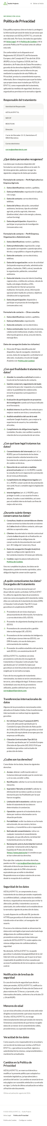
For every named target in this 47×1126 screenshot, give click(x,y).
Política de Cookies (29, 42)
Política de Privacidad (20, 1115)
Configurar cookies (25, 1120)
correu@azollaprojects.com (16, 149)
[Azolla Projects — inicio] (10, 3)
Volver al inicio (38, 3)
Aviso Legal (11, 42)
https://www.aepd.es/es (17, 853)
